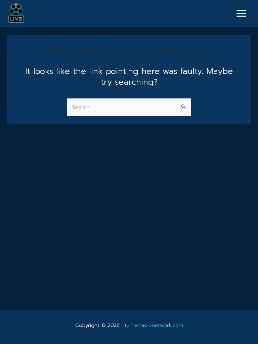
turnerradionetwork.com (154, 325)
